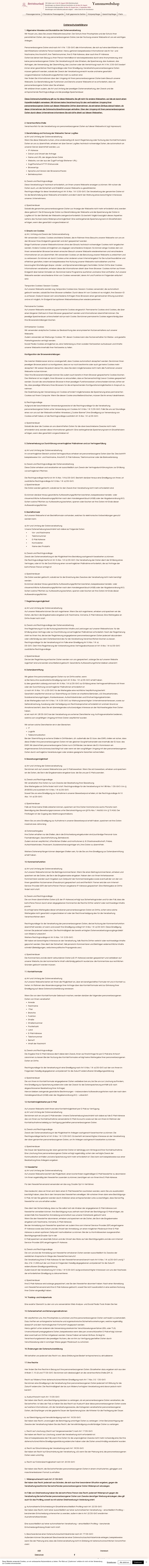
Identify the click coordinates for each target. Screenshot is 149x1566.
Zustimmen (138, 1562)
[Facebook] (74, 1555)
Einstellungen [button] (111, 1562)
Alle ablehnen (124, 1562)
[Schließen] (146, 1562)
